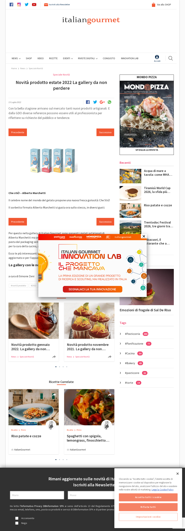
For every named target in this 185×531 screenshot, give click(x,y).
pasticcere (136, 373)
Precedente (17, 132)
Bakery (134, 363)
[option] (33, 332)
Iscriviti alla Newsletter (59, 4)
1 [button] (56, 366)
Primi (23, 430)
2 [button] (59, 366)
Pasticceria (136, 334)
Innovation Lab (129, 58)
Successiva (105, 132)
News (15, 58)
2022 (34, 285)
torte (133, 382)
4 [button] (67, 366)
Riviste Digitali (86, 58)
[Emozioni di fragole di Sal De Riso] (147, 287)
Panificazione (138, 343)
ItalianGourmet (22, 449)
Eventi (67, 58)
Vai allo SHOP (163, 4)
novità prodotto (19, 285)
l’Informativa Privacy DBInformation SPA (42, 506)
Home (14, 68)
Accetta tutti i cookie (148, 497)
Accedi (157, 61)
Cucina (133, 353)
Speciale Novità (36, 68)
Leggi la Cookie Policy (162, 489)
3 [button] (63, 366)
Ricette (14, 430)
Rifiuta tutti (148, 507)
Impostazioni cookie (148, 516)
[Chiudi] (178, 474)
